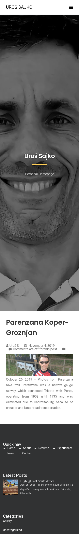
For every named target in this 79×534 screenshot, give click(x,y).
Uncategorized (12, 530)
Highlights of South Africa (37, 481)
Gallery (7, 520)
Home (11, 448)
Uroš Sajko (19, 7)
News (11, 453)
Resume (43, 448)
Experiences (65, 448)
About (27, 448)
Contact (27, 453)
